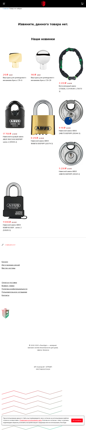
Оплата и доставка (9, 282)
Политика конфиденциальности (14, 289)
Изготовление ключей (11, 265)
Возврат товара (8, 286)
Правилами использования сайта (31, 420)
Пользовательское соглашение (14, 292)
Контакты (5, 295)
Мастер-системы (8, 268)
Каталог (5, 262)
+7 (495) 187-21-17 (10, 245)
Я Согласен (77, 420)
